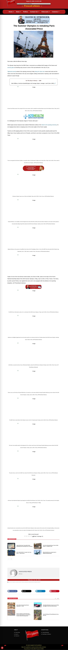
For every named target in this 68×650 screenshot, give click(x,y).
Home (11, 12)
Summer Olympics (37, 571)
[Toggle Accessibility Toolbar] (2, 647)
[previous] (8, 548)
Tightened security (11, 71)
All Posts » (21, 563)
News (18, 12)
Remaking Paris (31, 571)
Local (58, 587)
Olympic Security (19, 571)
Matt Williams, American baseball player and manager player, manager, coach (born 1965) (33, 83)
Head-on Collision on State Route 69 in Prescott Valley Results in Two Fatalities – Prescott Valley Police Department (23, 604)
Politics (25, 12)
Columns (55, 12)
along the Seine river (40, 71)
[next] (11, 548)
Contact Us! (34, 12)
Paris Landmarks (25, 571)
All (55, 587)
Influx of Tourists (12, 571)
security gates (10, 67)
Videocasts (45, 12)
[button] (12, 580)
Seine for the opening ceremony (49, 119)
